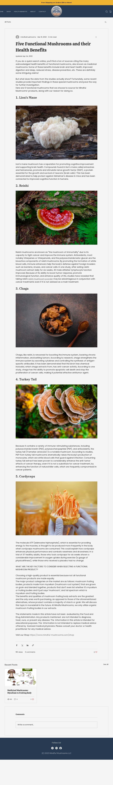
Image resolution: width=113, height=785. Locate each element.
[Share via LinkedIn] (27, 645)
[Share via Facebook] (17, 645)
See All (105, 664)
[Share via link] (33, 645)
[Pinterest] (52, 748)
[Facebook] (60, 748)
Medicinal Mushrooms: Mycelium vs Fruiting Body (19, 691)
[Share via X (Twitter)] (22, 645)
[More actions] (96, 37)
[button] (107, 12)
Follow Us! (56, 743)
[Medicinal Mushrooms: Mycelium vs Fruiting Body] (21, 677)
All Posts (8, 22)
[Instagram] (56, 748)
